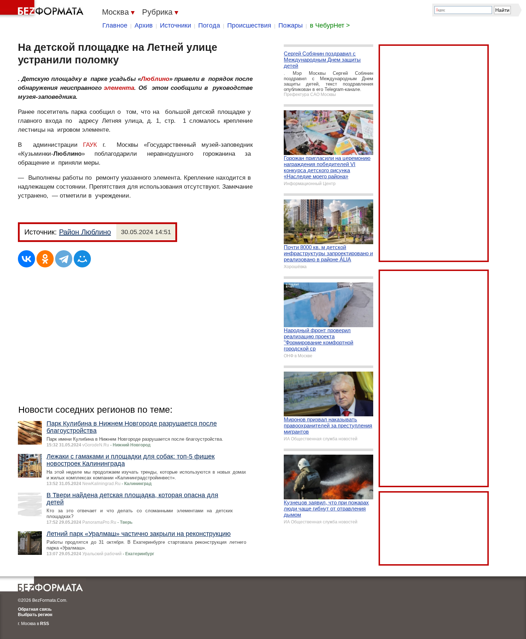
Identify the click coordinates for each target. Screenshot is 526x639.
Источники (175, 25)
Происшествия (249, 25)
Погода (209, 25)
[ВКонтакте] (26, 258)
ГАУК (90, 144)
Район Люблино (85, 232)
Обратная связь (35, 609)
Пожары (290, 25)
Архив (144, 25)
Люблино (155, 79)
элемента (119, 87)
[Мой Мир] (82, 258)
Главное (114, 25)
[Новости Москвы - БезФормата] (43, 9)
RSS (44, 623)
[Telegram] (63, 258)
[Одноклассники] (45, 258)
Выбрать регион (35, 614)
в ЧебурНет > (330, 25)
